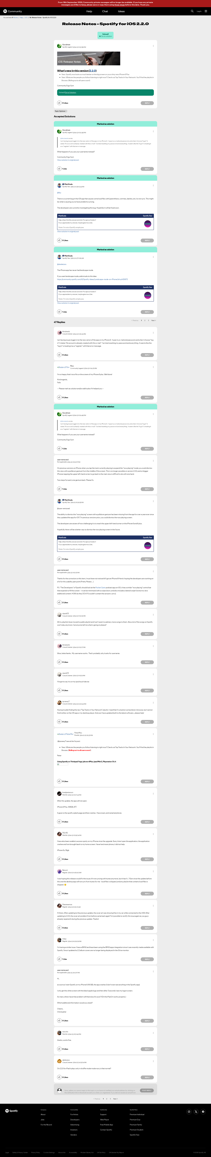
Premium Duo (135, 1119)
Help (89, 11)
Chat (105, 11)
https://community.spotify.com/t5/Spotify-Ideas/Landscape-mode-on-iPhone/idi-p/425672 (92, 279)
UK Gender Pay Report (116, 1152)
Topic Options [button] (60, 111)
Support (103, 1114)
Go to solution (106, 36)
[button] (153, 46)
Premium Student (136, 1130)
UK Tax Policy (101, 1152)
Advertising (74, 1124)
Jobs (42, 1119)
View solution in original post (68, 160)
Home (16, 17)
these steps (119, 5)
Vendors (73, 1135)
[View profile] (59, 45)
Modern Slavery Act (87, 1152)
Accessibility (73, 1152)
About (43, 1114)
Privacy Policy (35, 1152)
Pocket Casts (100, 587)
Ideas (121, 11)
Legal (7, 1152)
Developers (74, 1119)
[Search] (192, 11)
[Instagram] (189, 1111)
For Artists (74, 1114)
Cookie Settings (49, 1152)
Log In (199, 11)
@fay (59, 192)
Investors (73, 1130)
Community (15, 11)
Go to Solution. (70, 92)
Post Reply (146, 1090)
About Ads (61, 1152)
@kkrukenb (64, 138)
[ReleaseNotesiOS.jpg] (88, 58)
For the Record (46, 1124)
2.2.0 (93, 70)
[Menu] (206, 11)
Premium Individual (137, 1114)
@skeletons (61, 264)
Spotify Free (134, 1135)
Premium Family (136, 1124)
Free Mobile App (106, 1124)
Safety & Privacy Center (20, 1152)
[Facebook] (203, 1111)
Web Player (104, 1119)
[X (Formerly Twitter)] (196, 1111)
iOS (26, 17)
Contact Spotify (106, 1130)
